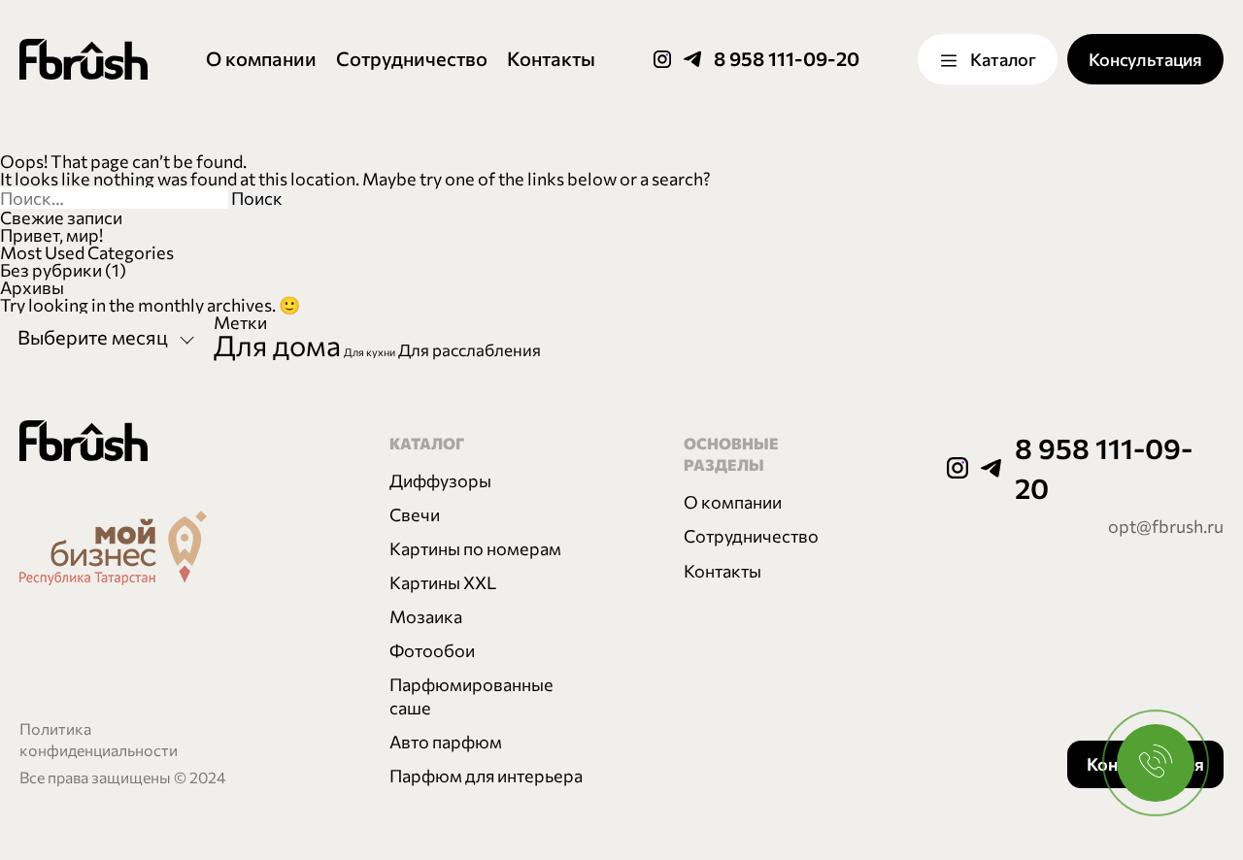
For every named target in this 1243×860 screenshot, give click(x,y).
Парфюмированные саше (471, 696)
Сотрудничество (411, 58)
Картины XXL (442, 582)
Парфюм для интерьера (486, 775)
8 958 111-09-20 (786, 58)
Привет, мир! (51, 235)
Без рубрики (51, 270)
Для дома (277, 344)
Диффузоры (440, 480)
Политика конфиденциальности (98, 739)
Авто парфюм (445, 741)
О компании (261, 58)
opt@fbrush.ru (1166, 526)
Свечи (414, 514)
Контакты (551, 58)
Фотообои (432, 650)
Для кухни (369, 352)
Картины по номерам (475, 548)
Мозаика (425, 616)
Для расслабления (469, 349)
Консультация (1145, 59)
